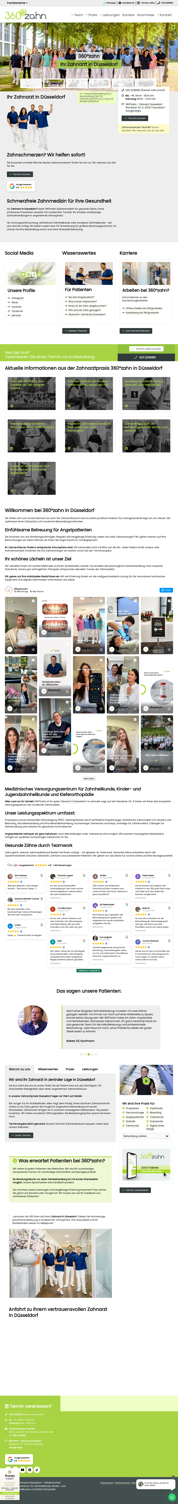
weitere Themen (77, 330)
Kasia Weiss (148, 875)
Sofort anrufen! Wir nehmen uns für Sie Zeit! (143, 129)
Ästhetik (130, 1118)
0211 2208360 (19, 1431)
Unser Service (23, 1132)
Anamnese (145, 15)
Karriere (128, 15)
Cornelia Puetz (64, 908)
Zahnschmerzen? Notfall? (22, 1425)
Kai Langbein (106, 937)
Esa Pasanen (21, 875)
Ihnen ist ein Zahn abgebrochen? (87, 305)
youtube (16, 306)
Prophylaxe (132, 1105)
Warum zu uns (19, 1066)
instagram (18, 298)
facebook (17, 311)
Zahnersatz (132, 1122)
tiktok (15, 302)
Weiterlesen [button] (55, 898)
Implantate (156, 1105)
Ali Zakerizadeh (107, 904)
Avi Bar (103, 875)
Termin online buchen (148, 348)
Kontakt (166, 15)
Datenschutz (122, 1479)
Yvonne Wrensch (150, 940)
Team (78, 15)
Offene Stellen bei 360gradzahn (144, 308)
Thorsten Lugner (65, 875)
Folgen (168, 590)
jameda (16, 315)
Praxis (92, 15)
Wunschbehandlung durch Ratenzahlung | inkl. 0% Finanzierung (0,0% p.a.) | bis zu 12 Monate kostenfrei (96, 97)
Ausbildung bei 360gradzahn (142, 312)
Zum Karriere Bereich (138, 330)
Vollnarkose (157, 1113)
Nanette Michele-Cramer (27, 898)
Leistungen (111, 15)
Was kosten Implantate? (82, 301)
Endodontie (156, 1118)
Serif (59, 940)
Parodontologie (135, 1109)
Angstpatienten (135, 1113)
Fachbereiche (16, 3)
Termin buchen (21, 174)
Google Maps (133, 110)
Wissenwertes (48, 1066)
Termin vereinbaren (137, 1186)
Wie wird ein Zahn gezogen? (84, 310)
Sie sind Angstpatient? (81, 297)
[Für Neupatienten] (146, 1078)
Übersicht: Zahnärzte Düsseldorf (87, 314)
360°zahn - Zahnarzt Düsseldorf (143, 104)
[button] (21, 186)
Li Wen (18, 925)
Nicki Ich (146, 908)
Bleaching (155, 1109)
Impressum (107, 1479)
